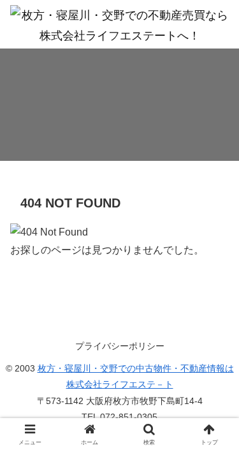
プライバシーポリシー (119, 346)
